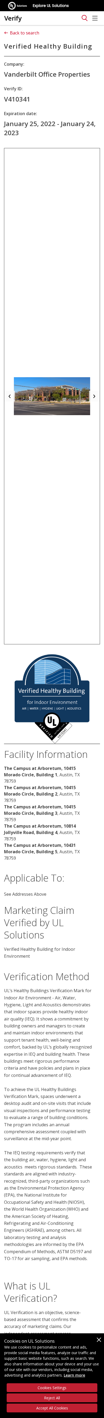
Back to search (24, 33)
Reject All (52, 1397)
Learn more (74, 1375)
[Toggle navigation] (84, 18)
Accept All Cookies (52, 1408)
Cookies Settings (52, 1387)
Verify (13, 18)
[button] (9, 396)
